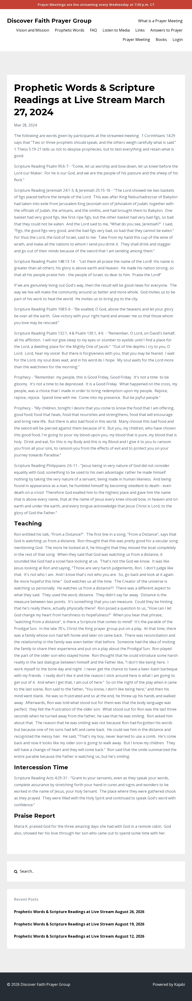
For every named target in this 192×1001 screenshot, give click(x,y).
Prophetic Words (69, 30)
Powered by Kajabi (169, 984)
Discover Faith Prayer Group (49, 20)
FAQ (93, 30)
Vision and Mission (32, 30)
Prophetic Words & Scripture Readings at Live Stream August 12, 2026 (79, 936)
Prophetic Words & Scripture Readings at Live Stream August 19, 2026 (79, 924)
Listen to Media (116, 30)
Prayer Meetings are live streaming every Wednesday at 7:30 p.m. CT (96, 4)
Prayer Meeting (136, 39)
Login (178, 39)
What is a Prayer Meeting (160, 20)
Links (140, 30)
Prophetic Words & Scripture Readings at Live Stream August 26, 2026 (79, 911)
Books (161, 39)
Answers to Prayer (166, 30)
